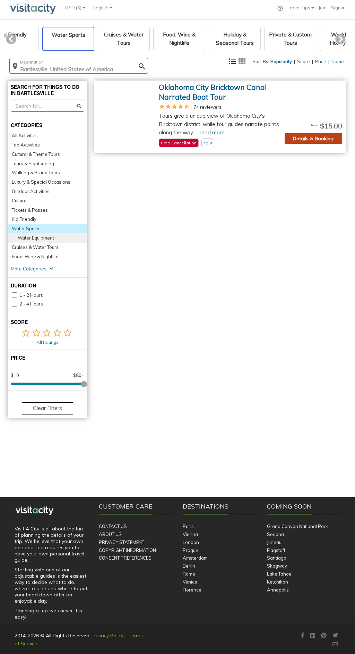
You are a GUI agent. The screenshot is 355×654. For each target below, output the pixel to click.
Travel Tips (299, 7)
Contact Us (113, 526)
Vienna (190, 534)
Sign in (338, 7)
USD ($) (74, 7)
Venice (190, 582)
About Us (110, 534)
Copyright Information (127, 550)
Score (303, 61)
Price (320, 61)
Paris (188, 526)
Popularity (281, 61)
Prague (190, 550)
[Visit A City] (34, 511)
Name (337, 61)
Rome (189, 574)
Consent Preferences (125, 558)
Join (323, 7)
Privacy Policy (108, 635)
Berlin (189, 566)
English (101, 7)
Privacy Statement (121, 542)
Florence (192, 590)
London (191, 542)
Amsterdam (195, 558)
